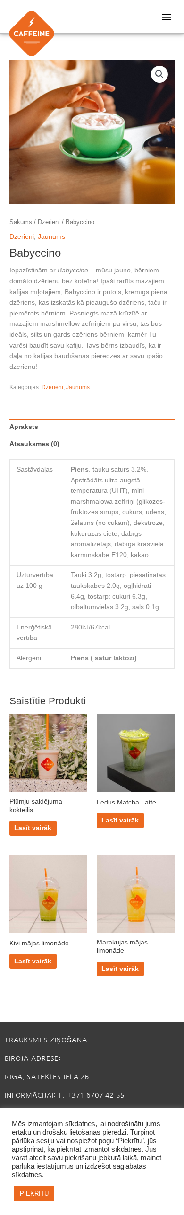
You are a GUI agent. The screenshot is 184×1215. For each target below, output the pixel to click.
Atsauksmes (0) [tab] (34, 443)
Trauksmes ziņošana (46, 1040)
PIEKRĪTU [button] (34, 1193)
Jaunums (51, 236)
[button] (166, 17)
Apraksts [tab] (23, 426)
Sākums (20, 222)
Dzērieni (49, 222)
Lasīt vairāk (32, 827)
